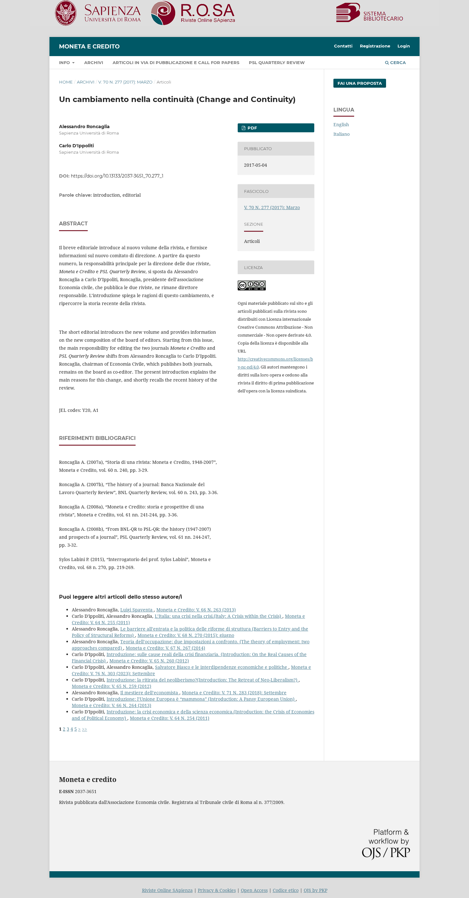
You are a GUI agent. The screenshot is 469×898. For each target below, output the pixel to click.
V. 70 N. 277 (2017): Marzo (125, 81)
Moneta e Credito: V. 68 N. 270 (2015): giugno (186, 635)
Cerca (397, 62)
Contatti (343, 45)
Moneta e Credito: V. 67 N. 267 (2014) (165, 648)
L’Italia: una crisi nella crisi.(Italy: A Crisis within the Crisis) (218, 616)
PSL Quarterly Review (277, 62)
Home (66, 81)
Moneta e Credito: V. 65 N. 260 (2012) (149, 661)
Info (65, 62)
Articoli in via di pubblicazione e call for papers (176, 62)
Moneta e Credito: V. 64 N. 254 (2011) (169, 718)
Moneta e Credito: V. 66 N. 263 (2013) (196, 610)
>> (84, 729)
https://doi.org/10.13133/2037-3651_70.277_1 (117, 176)
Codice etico (286, 890)
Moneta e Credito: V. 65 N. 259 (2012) (111, 686)
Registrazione (375, 45)
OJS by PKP (315, 890)
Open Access (254, 890)
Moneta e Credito (89, 46)
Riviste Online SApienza (167, 890)
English (341, 124)
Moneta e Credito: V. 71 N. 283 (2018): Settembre (234, 693)
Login (404, 45)
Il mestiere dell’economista (149, 693)
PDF (251, 127)
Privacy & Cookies (217, 890)
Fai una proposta (360, 83)
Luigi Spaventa (137, 610)
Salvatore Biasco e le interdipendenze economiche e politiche (221, 667)
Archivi (93, 62)
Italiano (341, 134)
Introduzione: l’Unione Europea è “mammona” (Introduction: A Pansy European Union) (201, 699)
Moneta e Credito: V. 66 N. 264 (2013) (111, 705)
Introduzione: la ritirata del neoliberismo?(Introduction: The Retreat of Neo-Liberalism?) (203, 680)
